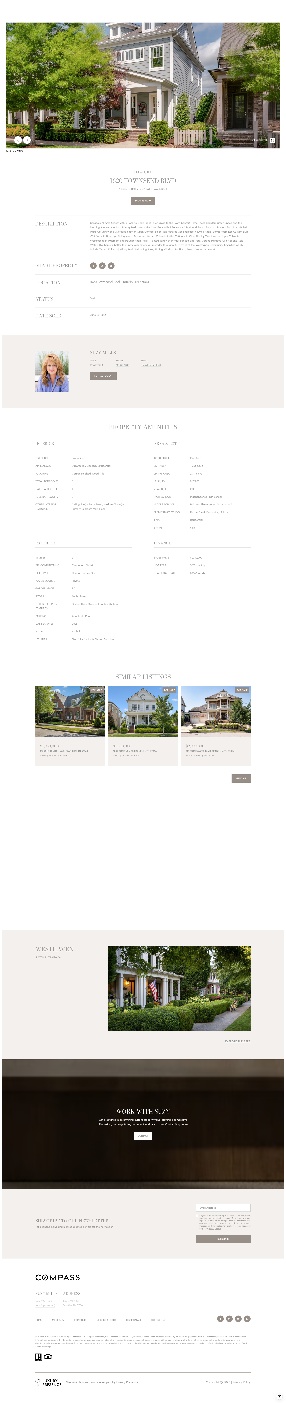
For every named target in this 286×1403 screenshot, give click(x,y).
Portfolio (80, 1320)
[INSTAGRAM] (229, 1319)
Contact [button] (143, 1135)
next (27, 140)
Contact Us (158, 1320)
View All (241, 778)
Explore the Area (238, 1041)
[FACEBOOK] (220, 1319)
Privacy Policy (215, 1228)
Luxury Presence (127, 1382)
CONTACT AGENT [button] (103, 375)
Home (38, 1320)
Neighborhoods (106, 1320)
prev (18, 140)
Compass (114, 1336)
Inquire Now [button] (143, 200)
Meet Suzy (58, 1320)
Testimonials (133, 1320)
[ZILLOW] (247, 1319)
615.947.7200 (122, 365)
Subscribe (223, 1239)
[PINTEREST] (238, 1319)
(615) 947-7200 (43, 1300)
